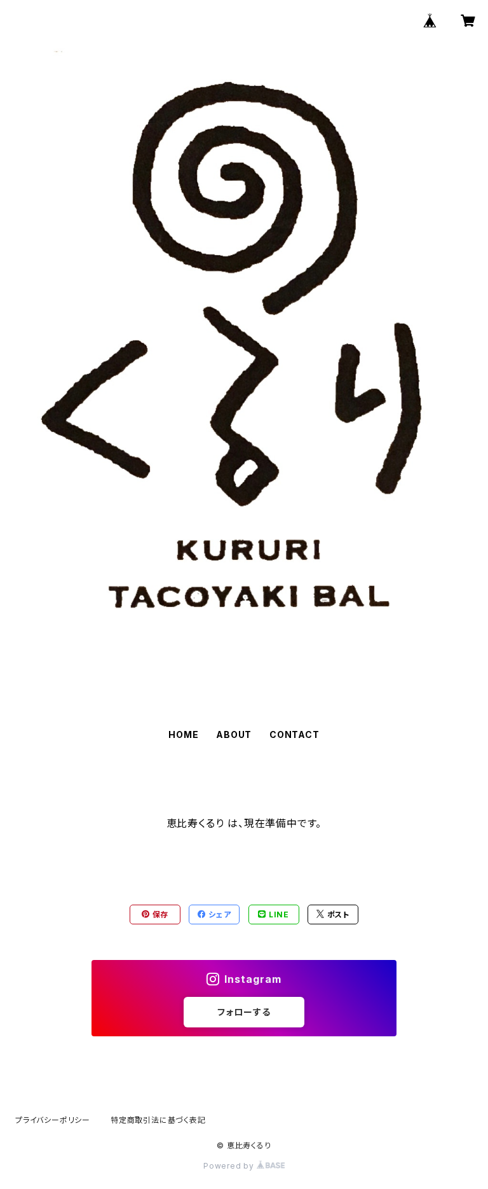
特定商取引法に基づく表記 (158, 1120)
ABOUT (234, 734)
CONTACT (294, 734)
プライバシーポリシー (52, 1120)
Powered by (230, 1166)
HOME (183, 734)
